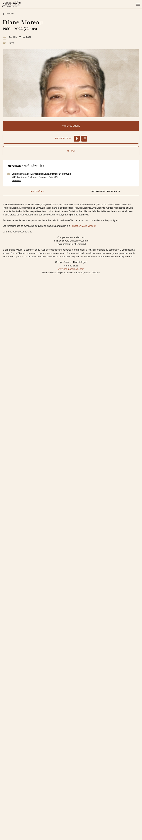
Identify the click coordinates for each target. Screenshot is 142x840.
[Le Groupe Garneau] (11, 4)
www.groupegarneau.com (71, 269)
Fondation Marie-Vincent (83, 226)
